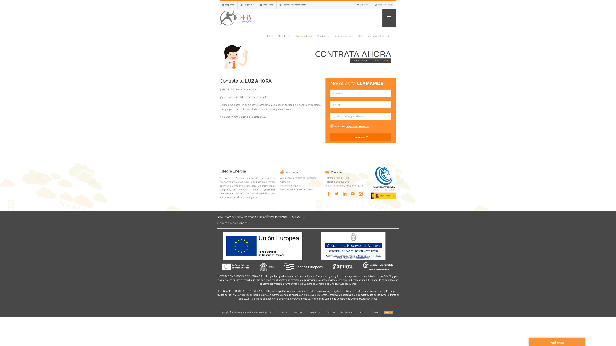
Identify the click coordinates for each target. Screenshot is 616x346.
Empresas (267, 4)
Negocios (248, 4)
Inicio (270, 36)
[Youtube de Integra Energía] (353, 193)
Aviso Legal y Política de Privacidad (298, 177)
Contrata (388, 312)
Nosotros (283, 36)
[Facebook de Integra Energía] (329, 193)
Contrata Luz (303, 36)
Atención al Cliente (379, 36)
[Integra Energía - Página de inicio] (236, 17)
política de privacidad (357, 126)
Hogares (229, 4)
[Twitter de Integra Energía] (337, 193)
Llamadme (359, 137)
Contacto (363, 4)
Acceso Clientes (385, 4)
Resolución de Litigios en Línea (296, 189)
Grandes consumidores (295, 4)
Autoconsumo (342, 36)
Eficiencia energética (290, 185)
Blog (360, 36)
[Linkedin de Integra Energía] (345, 193)
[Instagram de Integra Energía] (361, 193)
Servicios (322, 36)
